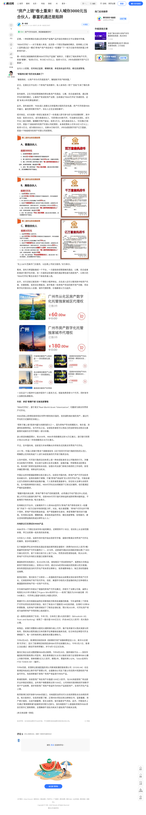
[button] (123, 18)
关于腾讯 (20, 799)
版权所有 (56, 808)
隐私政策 (43, 799)
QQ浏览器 (76, 799)
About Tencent (28, 799)
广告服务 (56, 799)
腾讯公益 (69, 799)
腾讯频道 (82, 799)
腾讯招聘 (62, 799)
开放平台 (49, 799)
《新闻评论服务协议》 (45, 734)
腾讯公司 (50, 808)
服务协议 (36, 799)
